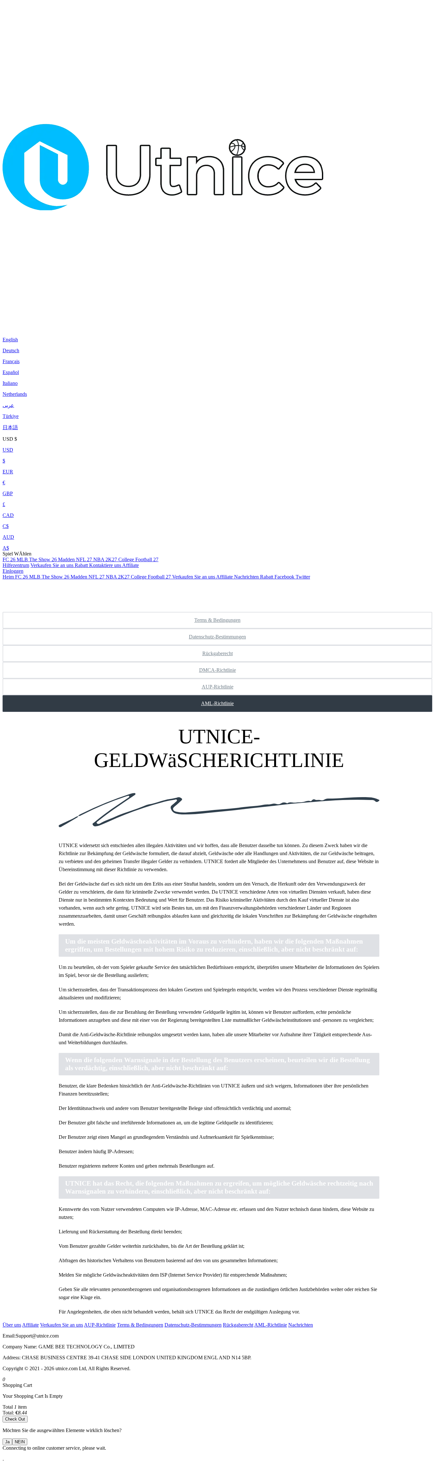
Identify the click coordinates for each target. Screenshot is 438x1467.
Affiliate (130, 565)
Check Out (15, 1419)
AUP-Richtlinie (217, 686)
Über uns (12, 1325)
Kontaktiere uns (105, 565)
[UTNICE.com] (163, 323)
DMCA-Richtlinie (217, 670)
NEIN (20, 1441)
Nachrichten (300, 1325)
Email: (9, 1335)
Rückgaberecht (217, 653)
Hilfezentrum (16, 565)
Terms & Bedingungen (217, 620)
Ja (7, 1441)
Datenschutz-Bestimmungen (217, 636)
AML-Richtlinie (217, 703)
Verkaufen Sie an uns (52, 565)
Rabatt (82, 565)
